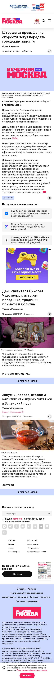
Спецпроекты (33, 548)
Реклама (32, 589)
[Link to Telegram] (35, 526)
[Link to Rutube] (47, 526)
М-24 (15, 138)
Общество (27, 51)
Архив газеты (32, 544)
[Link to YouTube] (29, 526)
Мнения (11, 548)
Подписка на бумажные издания (26, 593)
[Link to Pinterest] (4, 532)
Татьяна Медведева (12, 309)
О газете (21, 589)
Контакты (45, 597)
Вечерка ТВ (32, 540)
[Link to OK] (16, 526)
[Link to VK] (10, 526)
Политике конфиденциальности (32, 670)
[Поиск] (43, 20)
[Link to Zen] (22, 526)
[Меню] (49, 20)
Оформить (17, 574)
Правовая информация (27, 601)
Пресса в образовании (36, 552)
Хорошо (27, 675)
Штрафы (8, 197)
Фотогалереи (14, 552)
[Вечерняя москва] (27, 613)
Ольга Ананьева (10, 46)
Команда (34, 597)
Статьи (11, 544)
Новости (11, 540)
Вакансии (23, 597)
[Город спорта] (37, 21)
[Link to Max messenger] (4, 526)
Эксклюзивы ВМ (17, 412)
